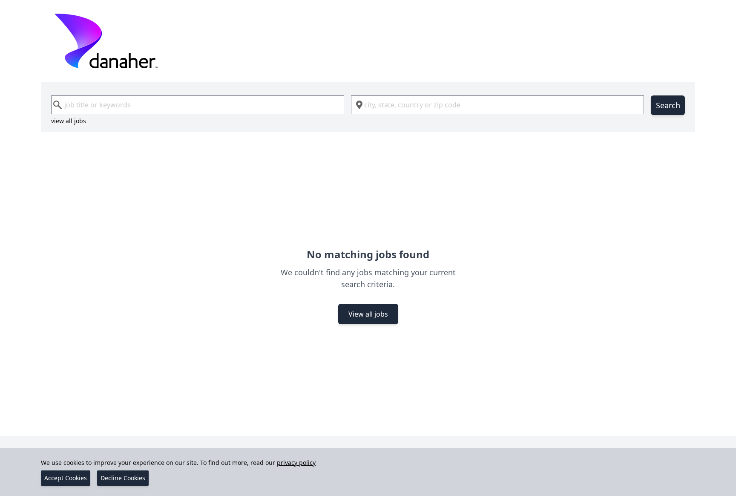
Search (668, 105)
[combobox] (197, 104)
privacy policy (296, 463)
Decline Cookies (123, 478)
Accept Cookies (65, 478)
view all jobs (68, 121)
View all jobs (368, 314)
